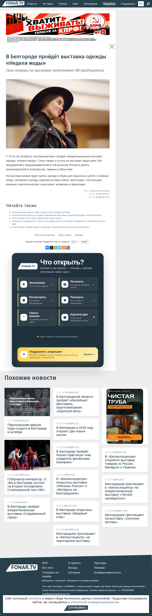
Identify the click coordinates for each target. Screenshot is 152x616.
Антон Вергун (103, 194)
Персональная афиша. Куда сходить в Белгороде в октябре (41, 212)
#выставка (64, 235)
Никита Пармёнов (100, 191)
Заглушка (74, 572)
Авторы (72, 568)
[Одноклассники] (64, 247)
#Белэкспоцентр (44, 235)
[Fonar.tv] (13, 3)
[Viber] (68, 247)
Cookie (35, 598)
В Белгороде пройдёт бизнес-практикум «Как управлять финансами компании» (51, 227)
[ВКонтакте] (47, 247)
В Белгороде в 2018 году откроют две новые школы (37, 218)
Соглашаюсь (77, 607)
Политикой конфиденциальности (94, 602)
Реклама (99, 568)
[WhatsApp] (55, 247)
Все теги (47, 568)
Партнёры (100, 563)
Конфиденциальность (107, 572)
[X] (51, 247)
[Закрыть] (111, 46)
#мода (79, 235)
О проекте (74, 563)
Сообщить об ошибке (50, 574)
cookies (69, 586)
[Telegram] (60, 247)
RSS (45, 563)
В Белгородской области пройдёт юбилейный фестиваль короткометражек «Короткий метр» (57, 215)
